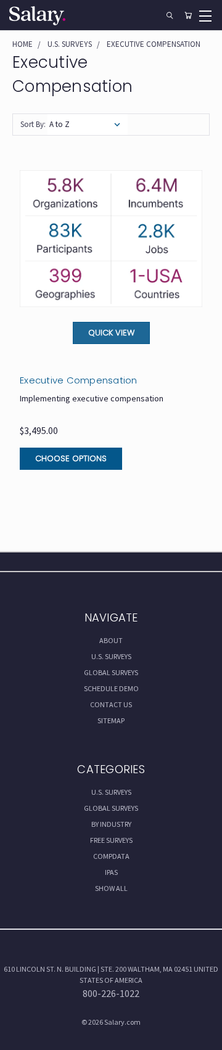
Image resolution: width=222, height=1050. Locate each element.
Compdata (111, 856)
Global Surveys (111, 672)
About (111, 640)
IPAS (111, 872)
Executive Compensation (79, 380)
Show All (111, 888)
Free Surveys (111, 840)
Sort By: (33, 124)
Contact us (111, 704)
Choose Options (71, 458)
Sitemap (111, 720)
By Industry (111, 824)
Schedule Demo (111, 688)
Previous (19, 1037)
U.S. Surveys (111, 656)
